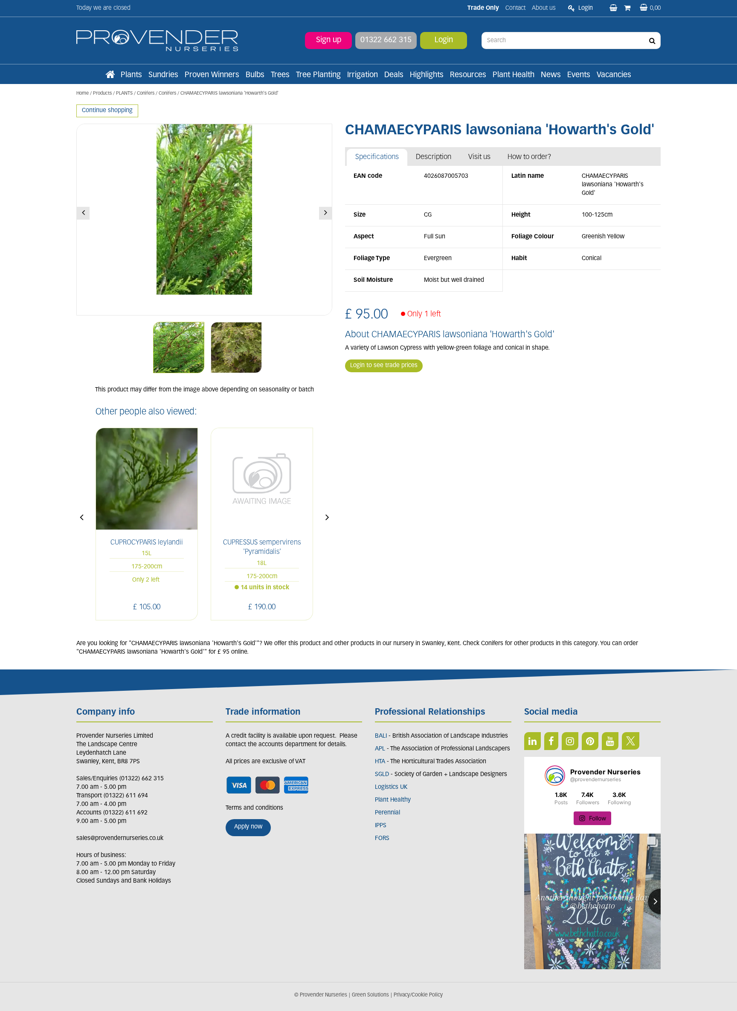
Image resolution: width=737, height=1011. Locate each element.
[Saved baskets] (614, 8)
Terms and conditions (254, 808)
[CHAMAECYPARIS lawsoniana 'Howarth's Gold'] (204, 219)
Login (444, 40)
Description (433, 157)
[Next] (325, 213)
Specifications (377, 157)
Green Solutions (370, 995)
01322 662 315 (386, 40)
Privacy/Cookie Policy (418, 995)
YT (610, 741)
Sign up (328, 40)
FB (551, 741)
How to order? (529, 157)
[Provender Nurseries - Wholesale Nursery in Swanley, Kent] (157, 41)
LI (532, 741)
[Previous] (83, 213)
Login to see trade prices (384, 365)
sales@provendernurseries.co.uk (119, 838)
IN (570, 741)
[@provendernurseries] (554, 775)
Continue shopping (107, 110)
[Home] (110, 75)
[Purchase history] (628, 8)
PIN (590, 741)
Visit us (479, 157)
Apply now (248, 827)
